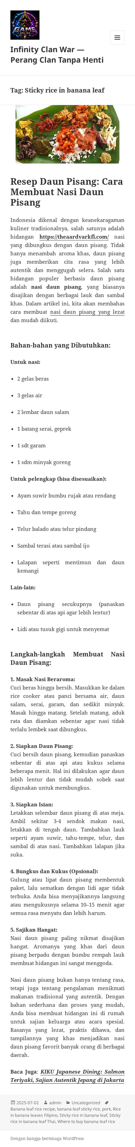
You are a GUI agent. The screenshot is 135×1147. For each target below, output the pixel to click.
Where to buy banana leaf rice (86, 1121)
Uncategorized (86, 1103)
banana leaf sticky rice (78, 1109)
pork (106, 1109)
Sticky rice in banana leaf (83, 1115)
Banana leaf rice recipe (32, 1109)
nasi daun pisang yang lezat (87, 311)
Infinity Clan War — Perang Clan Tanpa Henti (57, 54)
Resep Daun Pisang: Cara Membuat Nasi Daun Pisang (66, 191)
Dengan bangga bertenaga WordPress (47, 1138)
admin (55, 1103)
